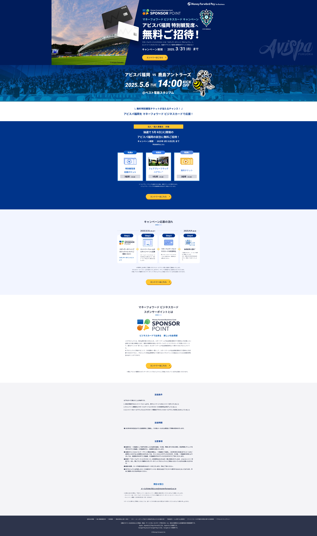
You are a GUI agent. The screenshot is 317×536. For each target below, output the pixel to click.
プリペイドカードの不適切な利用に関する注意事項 (200, 519)
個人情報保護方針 (101, 519)
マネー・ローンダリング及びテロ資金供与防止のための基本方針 (148, 519)
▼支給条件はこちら (158, 144)
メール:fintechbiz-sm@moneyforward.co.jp (158, 488)
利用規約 (110, 519)
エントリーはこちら (155, 57)
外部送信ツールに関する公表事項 (176, 519)
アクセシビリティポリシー (223, 519)
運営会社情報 (90, 519)
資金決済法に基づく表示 (122, 519)
